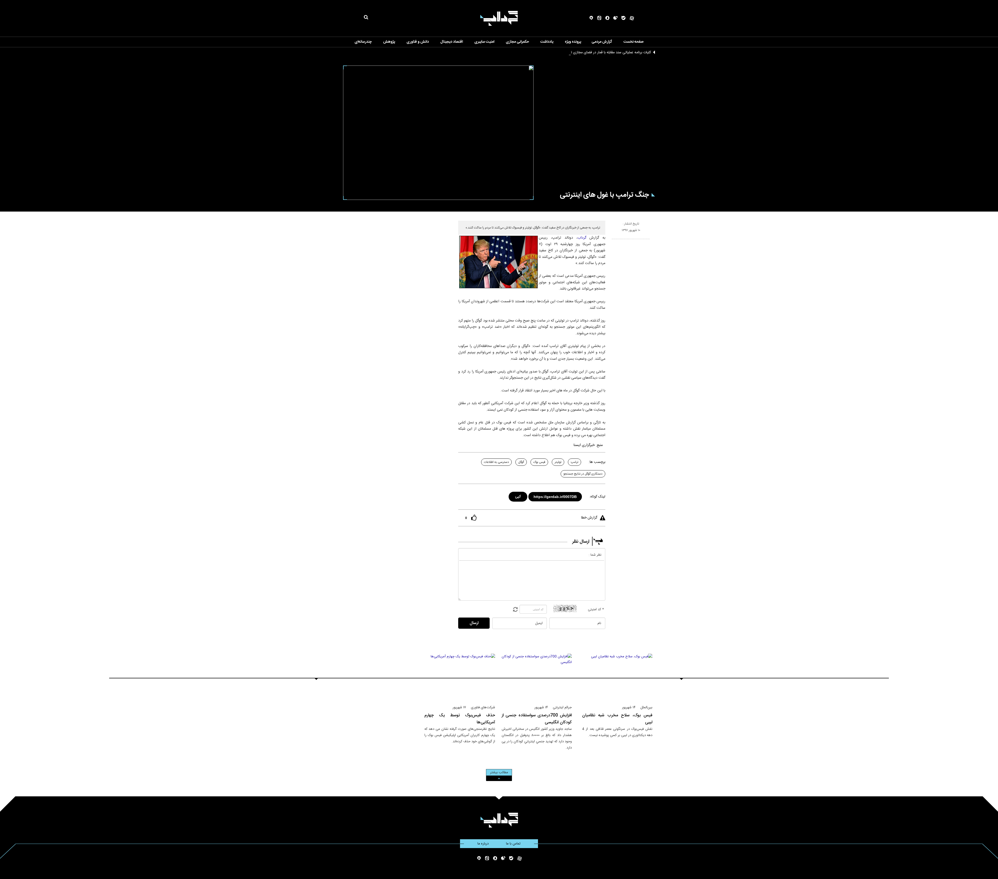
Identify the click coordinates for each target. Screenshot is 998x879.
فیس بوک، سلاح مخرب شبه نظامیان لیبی (617, 719)
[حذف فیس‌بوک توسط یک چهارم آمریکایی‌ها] (459, 677)
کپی (518, 496)
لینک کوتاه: (597, 497)
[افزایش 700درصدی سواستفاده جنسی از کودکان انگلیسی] (537, 677)
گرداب (581, 238)
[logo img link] (499, 18)
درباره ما (483, 844)
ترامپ (574, 462)
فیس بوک (539, 462)
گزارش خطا (589, 518)
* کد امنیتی (596, 609)
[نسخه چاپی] (614, 241)
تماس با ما (513, 844)
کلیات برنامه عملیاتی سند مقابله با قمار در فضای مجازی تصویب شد (603, 52)
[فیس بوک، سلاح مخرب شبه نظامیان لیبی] (617, 677)
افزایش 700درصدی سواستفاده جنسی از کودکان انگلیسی (537, 719)
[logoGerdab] (499, 820)
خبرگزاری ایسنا (584, 445)
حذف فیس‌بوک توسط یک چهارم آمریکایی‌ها (459, 719)
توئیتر (558, 462)
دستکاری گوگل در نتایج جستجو (582, 473)
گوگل (521, 462)
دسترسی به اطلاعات (496, 462)
